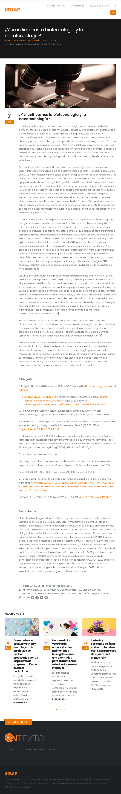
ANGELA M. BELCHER (104, 486)
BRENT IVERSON (81, 486)
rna (92, 593)
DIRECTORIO (39, 749)
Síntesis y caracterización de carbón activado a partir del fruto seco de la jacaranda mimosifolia (103, 649)
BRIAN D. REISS (70, 482)
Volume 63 (58, 400)
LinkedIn (41, 597)
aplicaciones (30, 589)
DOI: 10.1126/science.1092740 (95, 497)
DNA (34, 593)
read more (19, 702)
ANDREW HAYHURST (41, 486)
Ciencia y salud (32, 586)
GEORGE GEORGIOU (62, 486)
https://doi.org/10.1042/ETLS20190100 (39, 429)
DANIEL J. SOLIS (55, 482)
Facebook (32, 597)
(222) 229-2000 (101, 5)
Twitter (37, 597)
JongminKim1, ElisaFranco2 (38, 396)
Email (46, 597)
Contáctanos (77, 5)
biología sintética (71, 589)
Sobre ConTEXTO (14, 749)
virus (106, 593)
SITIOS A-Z (52, 749)
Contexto (25, 593)
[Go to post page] (22, 627)
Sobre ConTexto (57, 5)
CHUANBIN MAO (39, 482)
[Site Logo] (12, 9)
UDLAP (98, 593)
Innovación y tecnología (57, 586)
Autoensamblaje (49, 589)
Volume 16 (110, 386)
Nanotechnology (94, 386)
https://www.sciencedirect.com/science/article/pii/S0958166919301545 (66, 404)
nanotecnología (79, 593)
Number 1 (24, 390)
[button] (115, 6)
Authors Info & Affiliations (33, 490)
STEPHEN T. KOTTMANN (90, 482)
